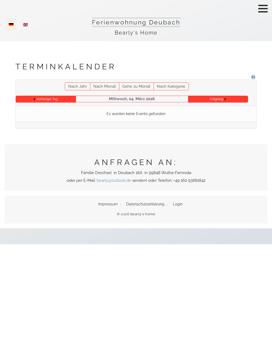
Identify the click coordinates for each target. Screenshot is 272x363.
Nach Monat (104, 86)
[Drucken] (253, 77)
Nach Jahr (77, 86)
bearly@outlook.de (114, 180)
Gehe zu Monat (136, 86)
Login (177, 204)
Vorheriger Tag (47, 99)
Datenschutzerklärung (145, 204)
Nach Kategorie (171, 86)
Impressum (108, 204)
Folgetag (216, 99)
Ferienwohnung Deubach (136, 22)
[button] (263, 8)
